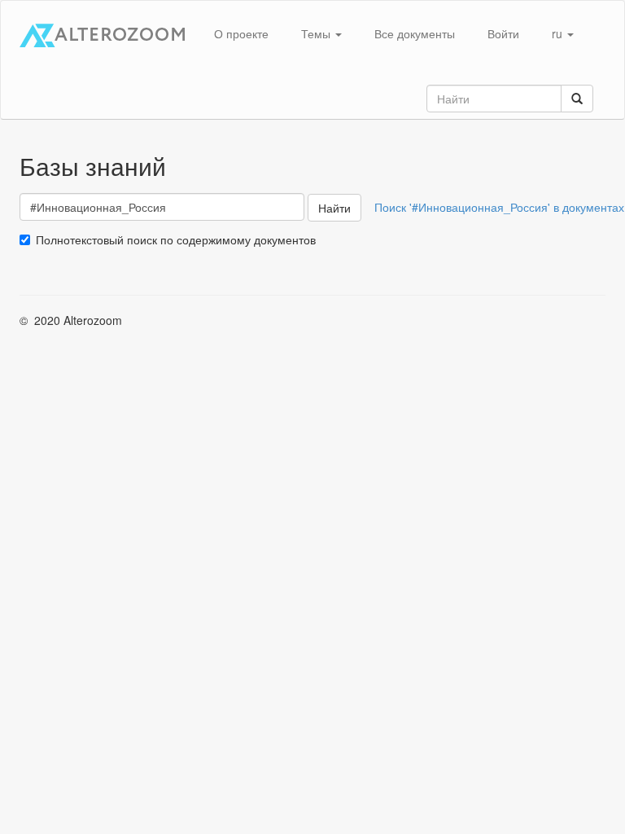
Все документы (414, 33)
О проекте (241, 33)
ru (559, 33)
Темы (317, 33)
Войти (503, 33)
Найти (334, 208)
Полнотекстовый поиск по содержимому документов (176, 239)
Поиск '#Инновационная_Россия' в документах (499, 207)
